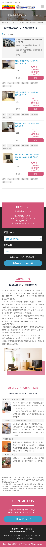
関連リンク (8, 535)
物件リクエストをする (23, 263)
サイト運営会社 (18, 538)
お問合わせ (29, 538)
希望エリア (9, 232)
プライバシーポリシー (34, 535)
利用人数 (8, 244)
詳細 (35, 78)
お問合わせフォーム (23, 519)
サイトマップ (19, 535)
